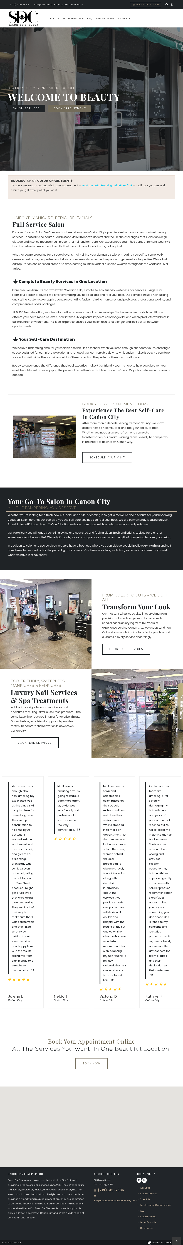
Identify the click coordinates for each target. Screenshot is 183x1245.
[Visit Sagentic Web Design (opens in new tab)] (159, 1242)
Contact (124, 18)
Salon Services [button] (26, 108)
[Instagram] (171, 4)
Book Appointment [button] (70, 108)
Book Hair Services (126, 649)
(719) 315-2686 (19, 4)
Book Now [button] (91, 1063)
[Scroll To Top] (176, 1241)
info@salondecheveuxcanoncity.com (58, 4)
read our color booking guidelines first (107, 185)
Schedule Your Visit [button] (107, 457)
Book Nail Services (34, 742)
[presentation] (9, 99)
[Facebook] (166, 4)
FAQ (89, 18)
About (53, 18)
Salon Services (72, 18)
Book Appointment (147, 4)
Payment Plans (105, 18)
